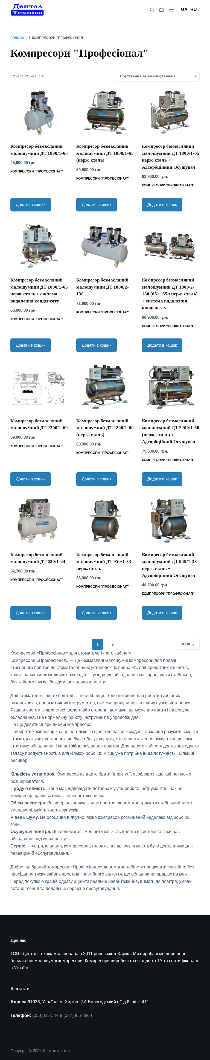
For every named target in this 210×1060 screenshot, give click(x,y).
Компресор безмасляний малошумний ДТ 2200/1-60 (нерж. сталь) (105, 427)
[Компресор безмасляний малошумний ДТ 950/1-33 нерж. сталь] (105, 520)
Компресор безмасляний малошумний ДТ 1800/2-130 (102, 286)
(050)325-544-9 (47, 1015)
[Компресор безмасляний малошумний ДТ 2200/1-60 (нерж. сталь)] (105, 386)
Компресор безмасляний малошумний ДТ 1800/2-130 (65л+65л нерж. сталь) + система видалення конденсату (170, 293)
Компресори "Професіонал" (36, 171)
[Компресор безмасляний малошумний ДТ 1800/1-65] (39, 112)
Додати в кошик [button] (30, 204)
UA (184, 9)
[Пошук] (152, 10)
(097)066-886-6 (78, 1015)
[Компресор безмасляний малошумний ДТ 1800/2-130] (105, 246)
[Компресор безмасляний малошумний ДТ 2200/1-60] (39, 386)
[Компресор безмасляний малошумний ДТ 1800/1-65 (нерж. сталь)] (105, 112)
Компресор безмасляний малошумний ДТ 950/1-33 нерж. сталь (103, 561)
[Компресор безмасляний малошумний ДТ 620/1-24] (39, 520)
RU (193, 9)
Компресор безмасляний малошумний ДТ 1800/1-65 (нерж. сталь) (105, 153)
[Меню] (171, 9)
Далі (186, 644)
